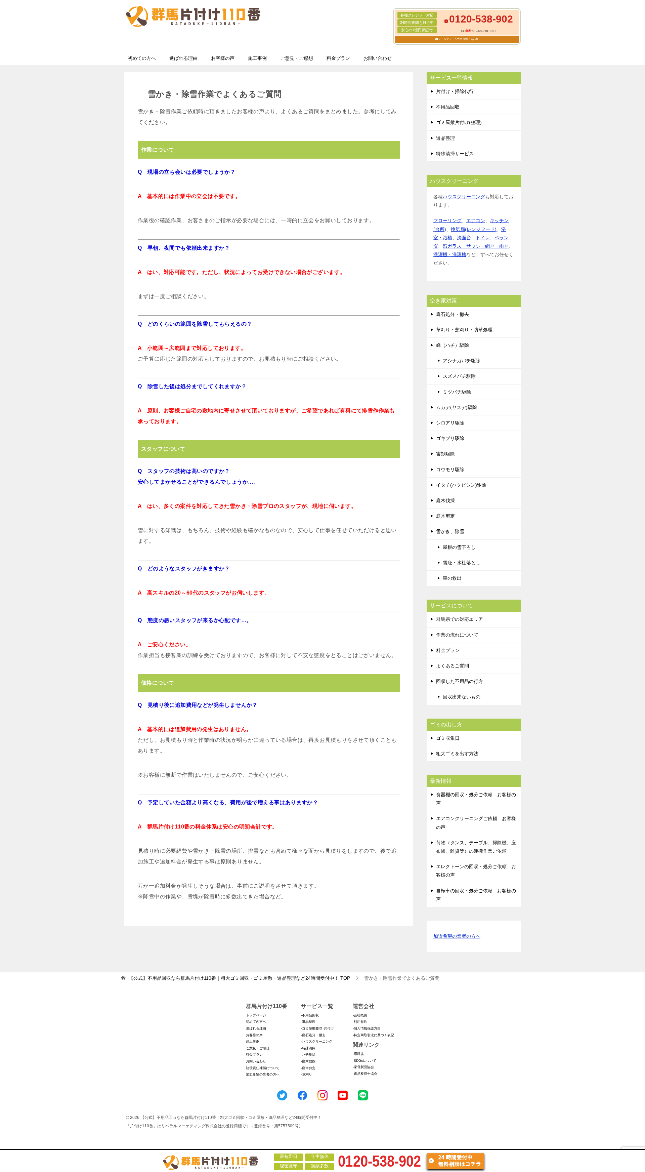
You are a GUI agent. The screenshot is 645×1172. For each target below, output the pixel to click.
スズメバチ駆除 (459, 376)
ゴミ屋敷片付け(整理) (459, 122)
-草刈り (306, 1074)
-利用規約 (360, 1021)
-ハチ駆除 (308, 1054)
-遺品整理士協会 (365, 1074)
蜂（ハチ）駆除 (452, 345)
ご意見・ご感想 (296, 58)
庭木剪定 (445, 516)
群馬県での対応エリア (459, 619)
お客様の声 (222, 58)
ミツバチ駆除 (457, 392)
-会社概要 (360, 1015)
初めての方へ (142, 58)
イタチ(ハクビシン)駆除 (461, 485)
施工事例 (257, 58)
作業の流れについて (457, 635)
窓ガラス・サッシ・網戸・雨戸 (476, 246)
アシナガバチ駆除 (461, 360)
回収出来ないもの (461, 696)
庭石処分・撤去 (452, 314)
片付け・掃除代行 (455, 91)
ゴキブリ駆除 (450, 438)
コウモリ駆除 (450, 469)
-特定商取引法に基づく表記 (373, 1035)
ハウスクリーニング (464, 196)
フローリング (447, 220)
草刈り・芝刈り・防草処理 (464, 329)
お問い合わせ (377, 58)
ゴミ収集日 (448, 738)
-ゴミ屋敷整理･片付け (317, 1028)
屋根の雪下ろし (459, 547)
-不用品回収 (310, 1015)
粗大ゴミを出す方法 (457, 753)
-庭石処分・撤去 (313, 1035)
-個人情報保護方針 (367, 1028)
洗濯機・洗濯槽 (449, 254)
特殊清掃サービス (455, 153)
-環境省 (358, 1054)
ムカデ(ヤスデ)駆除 (456, 407)
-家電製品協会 (363, 1067)
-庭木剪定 (308, 1068)
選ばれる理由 (183, 58)
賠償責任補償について (263, 1068)
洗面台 (464, 237)
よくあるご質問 (452, 666)
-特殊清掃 (308, 1048)
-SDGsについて (364, 1060)
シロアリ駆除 (450, 423)
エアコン (475, 220)
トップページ (256, 1015)
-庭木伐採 (308, 1061)
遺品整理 (445, 138)
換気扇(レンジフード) (474, 229)
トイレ (483, 237)
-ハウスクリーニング (316, 1041)
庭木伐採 (445, 500)
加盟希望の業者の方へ (456, 936)
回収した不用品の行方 (459, 681)
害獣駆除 (445, 453)
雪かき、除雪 (450, 531)
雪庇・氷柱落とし (461, 562)
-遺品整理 (308, 1021)
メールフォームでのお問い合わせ (458, 39)
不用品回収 (448, 107)
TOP (239, 978)
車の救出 (452, 578)
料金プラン (338, 58)
